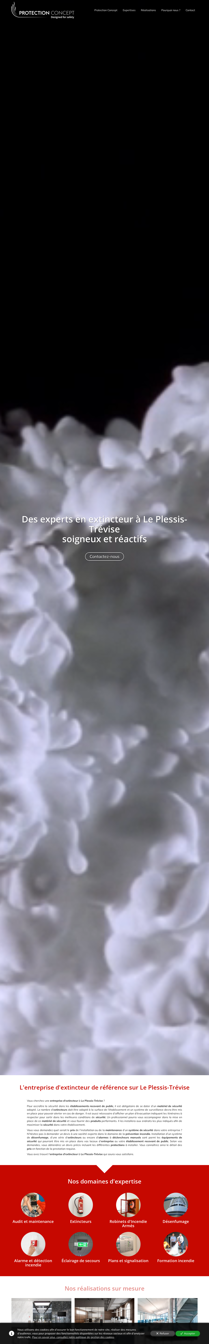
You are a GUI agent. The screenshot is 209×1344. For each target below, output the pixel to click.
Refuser (164, 1333)
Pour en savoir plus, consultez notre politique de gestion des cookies (73, 1337)
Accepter (189, 1333)
